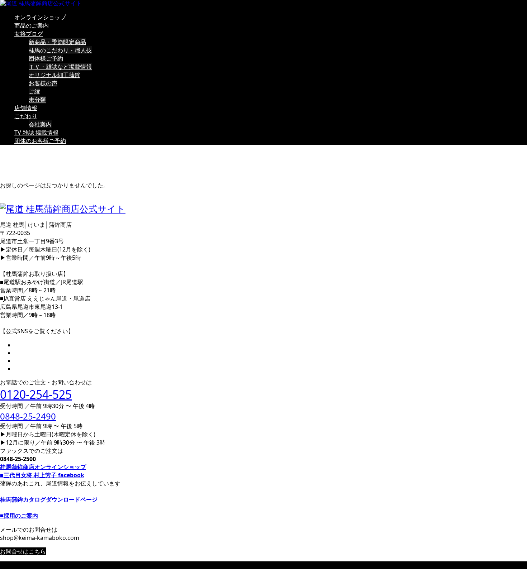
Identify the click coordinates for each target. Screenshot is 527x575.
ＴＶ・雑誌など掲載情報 (60, 67)
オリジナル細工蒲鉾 (54, 75)
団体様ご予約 (46, 58)
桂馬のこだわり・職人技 (60, 50)
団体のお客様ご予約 (40, 141)
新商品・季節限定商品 (57, 42)
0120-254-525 (36, 394)
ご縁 (34, 91)
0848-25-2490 (28, 416)
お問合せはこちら (23, 551)
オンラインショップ (40, 17)
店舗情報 (25, 108)
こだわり (25, 116)
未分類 (37, 100)
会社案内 (40, 124)
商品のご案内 (31, 25)
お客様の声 (43, 83)
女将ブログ (28, 34)
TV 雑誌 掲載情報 (36, 132)
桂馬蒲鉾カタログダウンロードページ (49, 499)
